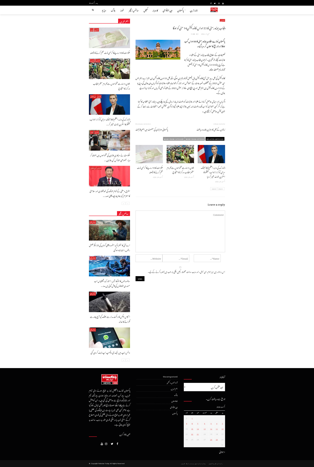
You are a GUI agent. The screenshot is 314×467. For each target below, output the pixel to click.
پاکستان (180, 10)
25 (217, 439)
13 (205, 428)
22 (192, 434)
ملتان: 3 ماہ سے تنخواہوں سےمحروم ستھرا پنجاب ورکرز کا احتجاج (180, 170)
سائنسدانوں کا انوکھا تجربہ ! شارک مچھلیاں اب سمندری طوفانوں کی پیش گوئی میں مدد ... (112, 283)
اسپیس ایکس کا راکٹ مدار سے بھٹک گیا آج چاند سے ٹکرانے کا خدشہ (110, 319)
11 (217, 428)
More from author (195, 139)
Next (214, 188)
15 (192, 428)
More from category (174, 139)
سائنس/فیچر (134, 10)
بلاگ (113, 10)
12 (211, 428)
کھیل (146, 10)
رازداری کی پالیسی (216, 463)
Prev (220, 188)
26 (211, 439)
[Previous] (128, 203)
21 (198, 434)
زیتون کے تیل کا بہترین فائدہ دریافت (211, 129)
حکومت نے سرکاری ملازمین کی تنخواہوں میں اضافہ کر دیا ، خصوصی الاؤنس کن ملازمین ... (110, 157)
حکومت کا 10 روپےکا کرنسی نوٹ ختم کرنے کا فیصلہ (150, 170)
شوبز (122, 10)
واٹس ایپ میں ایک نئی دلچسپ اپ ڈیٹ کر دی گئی (110, 352)
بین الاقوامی (167, 10)
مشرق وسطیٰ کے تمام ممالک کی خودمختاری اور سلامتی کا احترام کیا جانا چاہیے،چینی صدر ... (110, 193)
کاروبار (155, 10)
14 (198, 428)
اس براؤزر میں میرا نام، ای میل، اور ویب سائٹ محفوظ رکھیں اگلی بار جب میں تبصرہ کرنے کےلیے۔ (186, 271)
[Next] (123, 203)
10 (222, 428)
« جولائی (222, 451)
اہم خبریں (222, 20)
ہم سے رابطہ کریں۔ (187, 463)
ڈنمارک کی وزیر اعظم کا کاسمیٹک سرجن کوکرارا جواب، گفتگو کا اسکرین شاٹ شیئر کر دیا (213, 172)
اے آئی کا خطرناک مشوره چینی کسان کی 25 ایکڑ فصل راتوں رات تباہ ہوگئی (109, 247)
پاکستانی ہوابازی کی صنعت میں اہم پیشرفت (152, 129)
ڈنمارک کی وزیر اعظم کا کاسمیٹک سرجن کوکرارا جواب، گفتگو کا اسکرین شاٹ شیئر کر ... (109, 121)
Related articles (215, 139)
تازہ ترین (193, 10)
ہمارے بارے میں (200, 463)
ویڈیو (104, 10)
